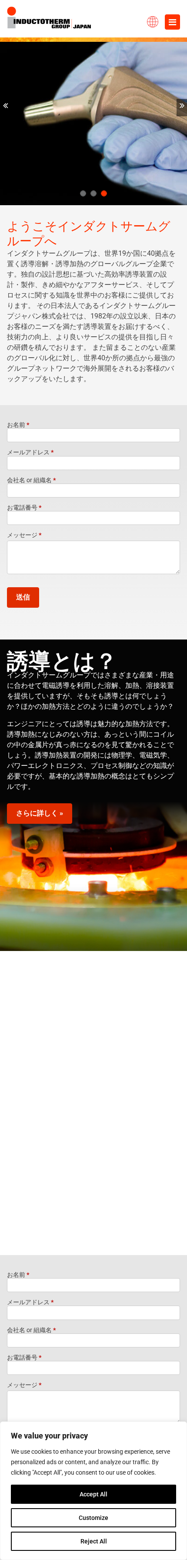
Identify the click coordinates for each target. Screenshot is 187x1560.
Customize (93, 1517)
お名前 (18, 424)
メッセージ (24, 534)
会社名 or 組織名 (31, 480)
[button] (5, 107)
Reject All (93, 1541)
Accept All (93, 1494)
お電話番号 (24, 507)
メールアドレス (30, 452)
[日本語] (152, 19)
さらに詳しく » (39, 813)
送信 (23, 597)
